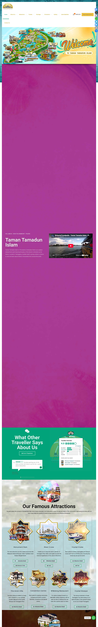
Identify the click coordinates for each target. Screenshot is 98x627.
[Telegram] (96, 21)
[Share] (96, 30)
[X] (96, 12)
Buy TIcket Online (87, 14)
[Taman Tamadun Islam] (8, 6)
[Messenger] (96, 24)
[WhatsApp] (96, 18)
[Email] (96, 15)
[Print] (96, 27)
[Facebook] (96, 9)
